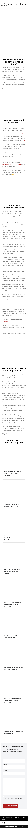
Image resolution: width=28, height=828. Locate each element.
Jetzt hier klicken (20, 134)
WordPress (20, 826)
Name (5, 758)
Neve (6, 826)
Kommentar (6, 777)
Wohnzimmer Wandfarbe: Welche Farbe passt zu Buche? (12, 538)
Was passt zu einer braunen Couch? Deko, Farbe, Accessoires (13, 473)
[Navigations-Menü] (22, 4)
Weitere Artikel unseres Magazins (14, 441)
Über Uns (3, 819)
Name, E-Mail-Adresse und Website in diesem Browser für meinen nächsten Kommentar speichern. (12, 800)
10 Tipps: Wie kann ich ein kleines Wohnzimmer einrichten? (12, 604)
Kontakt (24, 817)
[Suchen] (25, 4)
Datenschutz (17, 817)
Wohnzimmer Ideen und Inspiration (11, 164)
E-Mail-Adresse (7, 764)
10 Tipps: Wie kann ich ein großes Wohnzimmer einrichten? (12, 700)
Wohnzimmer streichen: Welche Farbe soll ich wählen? (12, 571)
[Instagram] (5, 823)
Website (5, 770)
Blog (2, 817)
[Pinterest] (2, 823)
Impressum (9, 817)
